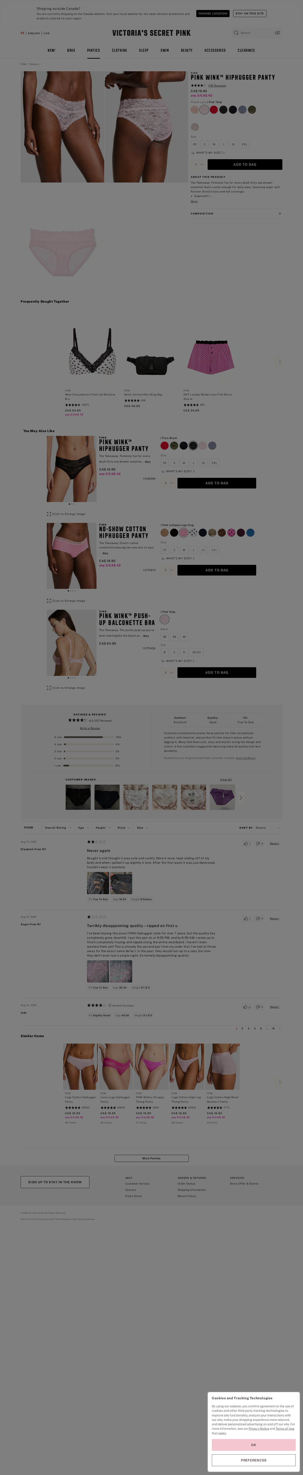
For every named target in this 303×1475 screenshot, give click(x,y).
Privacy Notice (259, 1428)
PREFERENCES (254, 1460)
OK (253, 1445)
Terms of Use (285, 1428)
